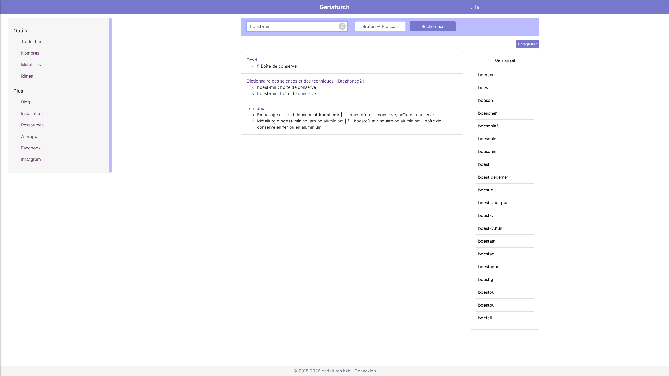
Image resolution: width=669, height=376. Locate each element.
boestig (485, 279)
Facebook (31, 147)
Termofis (255, 108)
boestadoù (488, 266)
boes (483, 87)
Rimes (27, 76)
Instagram (31, 159)
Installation (32, 113)
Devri (252, 59)
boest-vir (487, 215)
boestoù (486, 305)
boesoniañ (488, 125)
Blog (25, 101)
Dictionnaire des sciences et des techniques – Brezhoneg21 (305, 81)
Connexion (365, 370)
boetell (485, 317)
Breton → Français (380, 26)
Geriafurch (334, 6)
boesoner (487, 113)
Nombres (30, 53)
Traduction (31, 41)
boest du (487, 189)
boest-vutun (490, 228)
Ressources (32, 124)
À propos (30, 136)
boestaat (487, 241)
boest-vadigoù (492, 202)
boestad (486, 253)
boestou (486, 292)
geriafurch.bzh (336, 370)
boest (483, 164)
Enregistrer (527, 44)
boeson (485, 100)
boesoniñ (487, 151)
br (472, 7)
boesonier (488, 138)
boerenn (486, 74)
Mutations (31, 64)
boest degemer (493, 177)
